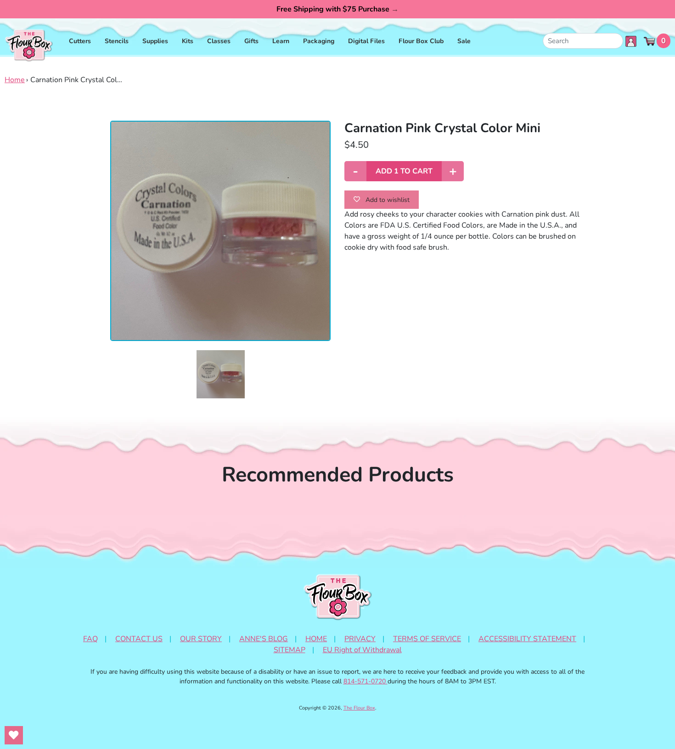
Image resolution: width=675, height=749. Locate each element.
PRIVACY (360, 639)
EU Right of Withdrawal (362, 650)
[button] (221, 374)
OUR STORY (201, 639)
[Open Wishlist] (14, 735)
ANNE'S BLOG (263, 639)
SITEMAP (289, 650)
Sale (464, 41)
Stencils (117, 41)
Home (15, 80)
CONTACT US (139, 639)
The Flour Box (359, 707)
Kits (187, 41)
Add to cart (404, 171)
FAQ (90, 639)
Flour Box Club (421, 41)
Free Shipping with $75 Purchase (337, 9)
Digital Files (366, 41)
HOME (316, 639)
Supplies (155, 41)
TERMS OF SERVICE (427, 639)
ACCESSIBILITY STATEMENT (527, 639)
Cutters (80, 41)
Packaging (318, 41)
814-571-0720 (365, 681)
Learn (280, 41)
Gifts (251, 41)
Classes (219, 41)
